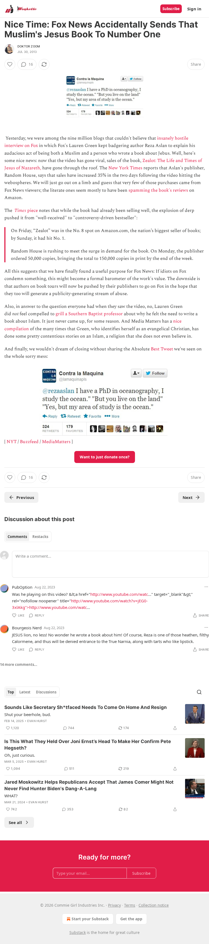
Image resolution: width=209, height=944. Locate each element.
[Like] (9, 64)
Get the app (131, 918)
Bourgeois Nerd (27, 627)
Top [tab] (11, 692)
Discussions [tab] (46, 692)
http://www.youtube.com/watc (119, 594)
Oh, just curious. (19, 755)
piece (32, 210)
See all (15, 822)
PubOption (22, 587)
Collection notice (154, 905)
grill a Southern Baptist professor (89, 313)
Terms (129, 905)
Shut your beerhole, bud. (27, 714)
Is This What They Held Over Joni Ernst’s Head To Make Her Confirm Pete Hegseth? (87, 745)
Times (20, 210)
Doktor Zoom (28, 46)
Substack (77, 932)
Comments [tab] (17, 536)
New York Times (125, 168)
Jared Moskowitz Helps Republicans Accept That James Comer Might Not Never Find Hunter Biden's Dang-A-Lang (89, 785)
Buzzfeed (29, 441)
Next (188, 497)
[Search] (199, 692)
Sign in (194, 8)
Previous (25, 497)
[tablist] (27, 536)
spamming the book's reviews (158, 190)
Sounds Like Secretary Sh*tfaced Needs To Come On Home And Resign (85, 707)
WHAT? (11, 795)
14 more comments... (18, 664)
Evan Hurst (37, 721)
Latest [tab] (24, 692)
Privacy (114, 905)
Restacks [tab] (40, 536)
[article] (104, 717)
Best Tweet (162, 349)
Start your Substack (90, 918)
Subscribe (171, 8)
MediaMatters (56, 441)
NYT (12, 441)
